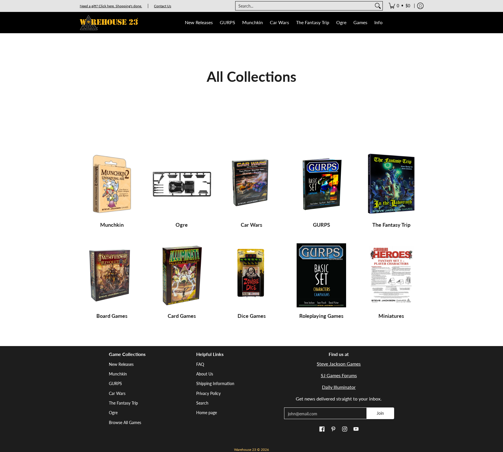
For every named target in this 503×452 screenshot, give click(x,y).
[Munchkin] (112, 184)
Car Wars (251, 224)
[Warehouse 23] (109, 22)
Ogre (182, 224)
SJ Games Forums (339, 375)
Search (202, 402)
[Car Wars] (251, 184)
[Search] (377, 5)
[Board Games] (112, 275)
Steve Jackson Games (339, 363)
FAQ (200, 364)
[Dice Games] (251, 275)
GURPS (321, 224)
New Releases (121, 364)
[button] (322, 429)
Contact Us (162, 6)
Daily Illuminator (339, 387)
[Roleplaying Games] (321, 275)
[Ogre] (182, 184)
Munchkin (112, 224)
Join (380, 413)
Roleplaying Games (321, 316)
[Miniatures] (391, 275)
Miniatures (391, 316)
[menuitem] (399, 6)
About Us (204, 373)
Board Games (111, 316)
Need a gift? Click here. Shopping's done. (111, 6)
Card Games (182, 316)
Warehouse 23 (245, 449)
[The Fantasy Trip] (391, 184)
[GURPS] (321, 184)
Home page (206, 412)
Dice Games (252, 316)
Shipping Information (215, 383)
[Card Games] (182, 275)
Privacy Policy (208, 393)
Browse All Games (125, 422)
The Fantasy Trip (391, 224)
